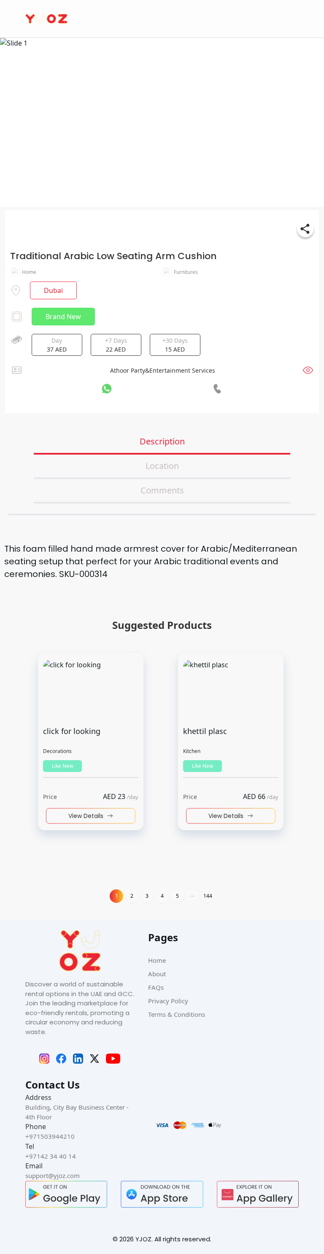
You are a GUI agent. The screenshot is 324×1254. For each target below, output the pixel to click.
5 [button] (177, 895)
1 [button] (116, 895)
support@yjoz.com (52, 1175)
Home (157, 960)
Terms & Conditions (176, 1014)
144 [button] (207, 895)
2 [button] (131, 895)
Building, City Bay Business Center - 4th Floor (77, 1112)
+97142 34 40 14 (50, 1156)
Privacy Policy (168, 1001)
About (157, 974)
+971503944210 (50, 1136)
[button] (192, 896)
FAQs (156, 987)
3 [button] (147, 895)
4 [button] (162, 895)
